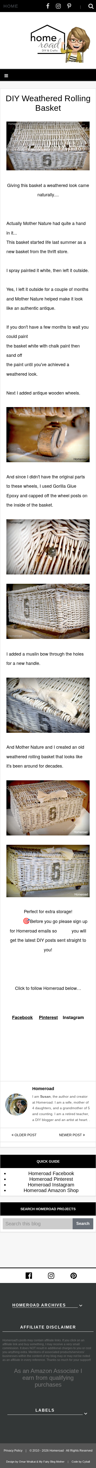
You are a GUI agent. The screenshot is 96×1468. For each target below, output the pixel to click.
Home (10, 6)
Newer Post (71, 1135)
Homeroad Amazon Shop (51, 1190)
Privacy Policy (13, 1450)
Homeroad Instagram (51, 1184)
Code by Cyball (81, 1461)
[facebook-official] (29, 1275)
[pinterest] (73, 1275)
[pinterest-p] (69, 6)
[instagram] (58, 6)
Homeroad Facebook (51, 1173)
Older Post (25, 1135)
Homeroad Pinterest (51, 1179)
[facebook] (48, 6)
